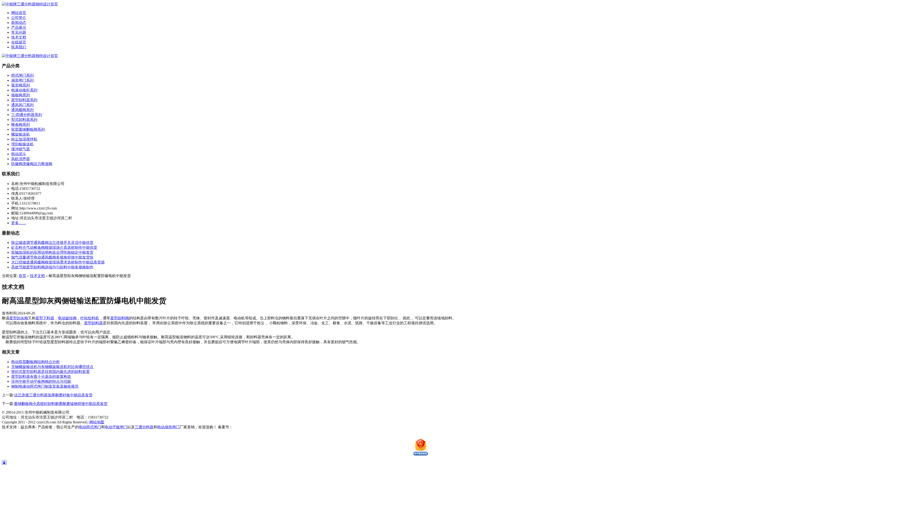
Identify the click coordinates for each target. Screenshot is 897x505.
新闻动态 (18, 23)
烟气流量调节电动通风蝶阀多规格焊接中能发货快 (52, 257)
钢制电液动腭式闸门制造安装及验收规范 (44, 386)
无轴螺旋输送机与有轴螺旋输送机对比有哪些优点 (52, 367)
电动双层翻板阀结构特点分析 (35, 362)
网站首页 (18, 13)
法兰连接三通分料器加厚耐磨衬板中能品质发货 (53, 395)
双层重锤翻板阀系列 (28, 129)
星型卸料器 (93, 323)
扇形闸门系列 (22, 80)
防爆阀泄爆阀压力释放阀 (31, 164)
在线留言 (18, 42)
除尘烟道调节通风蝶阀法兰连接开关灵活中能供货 (52, 243)
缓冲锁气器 (20, 149)
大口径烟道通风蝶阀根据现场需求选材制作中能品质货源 (58, 262)
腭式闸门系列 (22, 75)
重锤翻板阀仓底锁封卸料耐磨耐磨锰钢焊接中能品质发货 (60, 404)
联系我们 (18, 47)
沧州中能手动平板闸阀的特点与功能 (41, 381)
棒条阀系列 (20, 124)
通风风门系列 (22, 105)
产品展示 (18, 27)
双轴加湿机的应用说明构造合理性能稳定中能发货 (52, 252)
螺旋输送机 (20, 134)
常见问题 (18, 32)
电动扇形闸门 (168, 427)
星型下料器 (45, 318)
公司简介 (18, 18)
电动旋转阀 (67, 318)
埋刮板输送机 (22, 144)
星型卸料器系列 (24, 100)
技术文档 (18, 37)
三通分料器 (144, 427)
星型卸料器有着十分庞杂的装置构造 (41, 377)
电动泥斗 (18, 154)
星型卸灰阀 (18, 318)
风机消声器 (20, 159)
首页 (22, 276)
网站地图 (96, 422)
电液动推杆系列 (24, 90)
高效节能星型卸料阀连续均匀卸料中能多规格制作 (52, 267)
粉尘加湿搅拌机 (24, 139)
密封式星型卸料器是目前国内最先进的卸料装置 (50, 372)
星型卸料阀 (119, 318)
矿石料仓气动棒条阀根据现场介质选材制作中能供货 (54, 247)
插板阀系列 (20, 95)
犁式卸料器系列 (24, 120)
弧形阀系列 (20, 85)
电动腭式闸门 (90, 427)
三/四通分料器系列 (26, 115)
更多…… (18, 223)
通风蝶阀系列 (22, 110)
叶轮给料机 (89, 318)
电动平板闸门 (116, 427)
